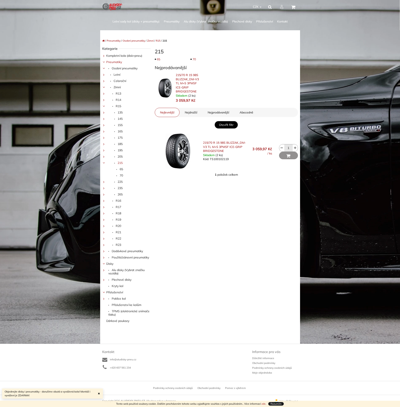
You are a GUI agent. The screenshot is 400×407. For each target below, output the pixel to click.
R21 (118, 232)
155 (120, 125)
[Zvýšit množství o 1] (295, 147)
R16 (118, 201)
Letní (116, 74)
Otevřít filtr (226, 125)
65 (121, 169)
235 (120, 188)
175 (120, 138)
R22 (118, 238)
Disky (109, 264)
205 (120, 156)
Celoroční (119, 81)
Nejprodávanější (218, 112)
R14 (118, 100)
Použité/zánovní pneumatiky (130, 257)
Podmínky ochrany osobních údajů (272, 367)
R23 (118, 245)
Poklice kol (118, 298)
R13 (118, 93)
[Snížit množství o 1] (281, 147)
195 (120, 150)
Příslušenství (114, 292)
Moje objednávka (262, 372)
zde (263, 403)
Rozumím (276, 403)
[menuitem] (136, 21)
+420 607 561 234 (120, 367)
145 (120, 119)
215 (120, 163)
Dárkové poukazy (117, 321)
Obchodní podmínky (263, 363)
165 (120, 131)
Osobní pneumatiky (124, 68)
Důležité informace (263, 358)
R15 (118, 106)
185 (120, 144)
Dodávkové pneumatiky (127, 251)
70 (121, 175)
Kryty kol (117, 286)
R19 (118, 219)
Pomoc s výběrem (235, 388)
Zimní (117, 87)
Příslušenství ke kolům (126, 305)
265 (120, 194)
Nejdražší (191, 112)
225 (120, 182)
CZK (256, 7)
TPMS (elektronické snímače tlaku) (129, 312)
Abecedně (246, 112)
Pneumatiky (114, 62)
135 (120, 112)
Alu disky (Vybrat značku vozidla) (126, 271)
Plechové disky (121, 280)
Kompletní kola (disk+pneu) (124, 56)
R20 (118, 226)
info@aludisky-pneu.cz (123, 359)
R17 (118, 207)
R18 (118, 213)
